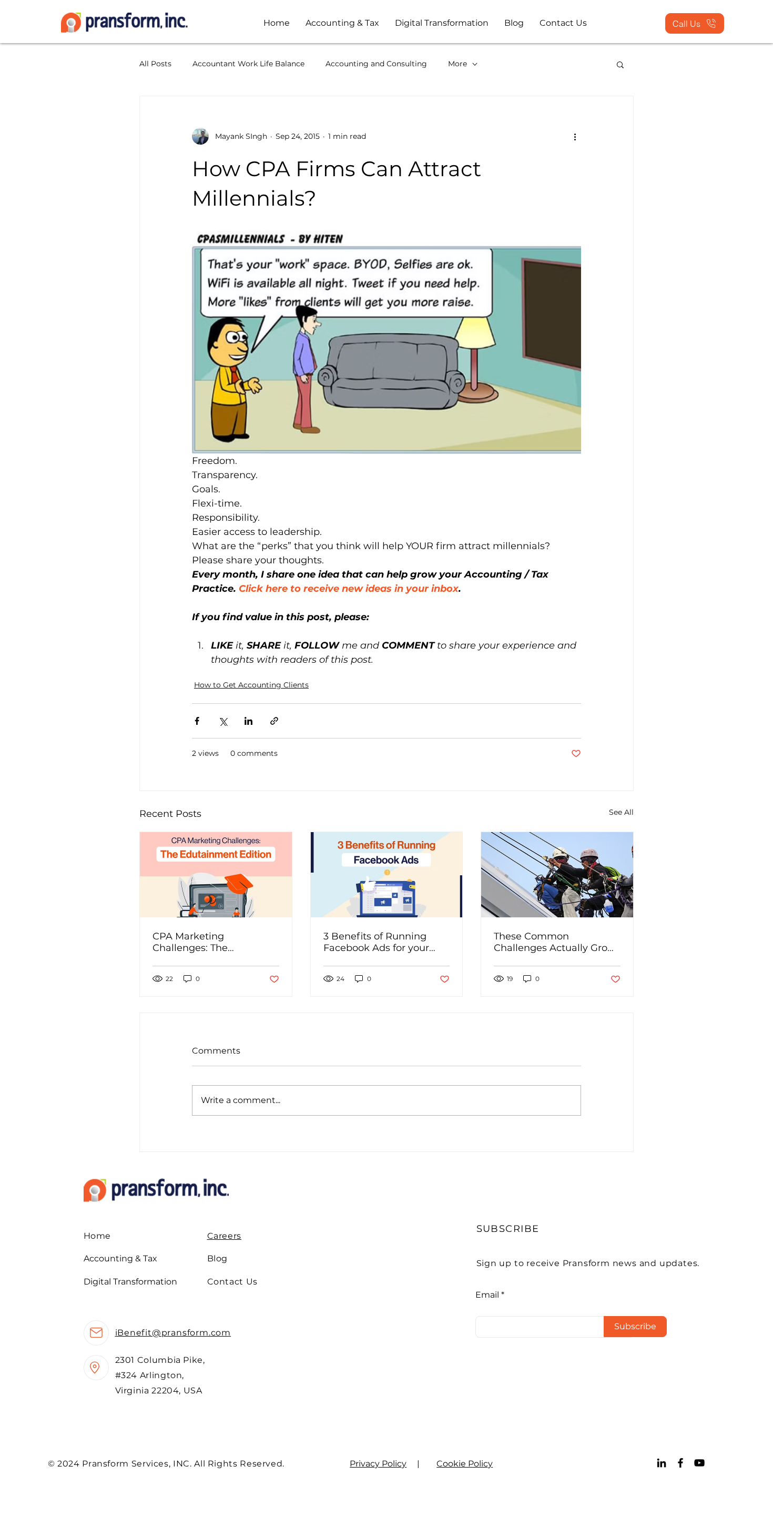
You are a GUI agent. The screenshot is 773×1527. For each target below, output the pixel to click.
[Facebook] (680, 1463)
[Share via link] (274, 721)
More (457, 63)
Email (487, 1295)
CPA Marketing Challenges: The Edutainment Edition (202, 942)
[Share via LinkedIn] (248, 721)
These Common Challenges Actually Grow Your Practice (555, 942)
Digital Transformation (130, 1282)
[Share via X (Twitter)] (223, 721)
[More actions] (574, 136)
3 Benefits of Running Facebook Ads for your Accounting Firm (376, 942)
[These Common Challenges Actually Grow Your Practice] (557, 874)
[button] (620, 64)
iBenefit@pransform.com (173, 1333)
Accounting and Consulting (376, 63)
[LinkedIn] (661, 1463)
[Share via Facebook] (197, 721)
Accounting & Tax (120, 1258)
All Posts (155, 63)
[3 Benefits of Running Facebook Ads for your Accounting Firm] (387, 874)
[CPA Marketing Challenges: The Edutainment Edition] (216, 874)
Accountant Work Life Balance (248, 63)
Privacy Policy (378, 1464)
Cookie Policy (464, 1464)
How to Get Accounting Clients (251, 685)
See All (621, 812)
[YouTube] (699, 1463)
